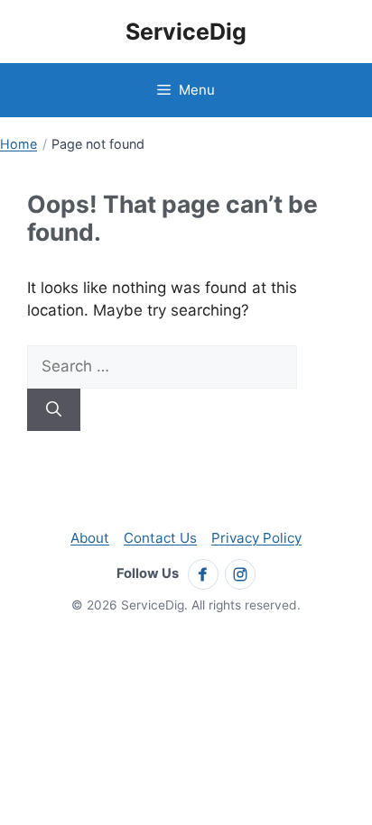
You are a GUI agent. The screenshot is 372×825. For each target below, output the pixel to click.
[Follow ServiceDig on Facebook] (203, 574)
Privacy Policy (256, 537)
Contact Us (160, 537)
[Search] (53, 410)
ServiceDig (186, 31)
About (89, 537)
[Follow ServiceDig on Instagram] (240, 574)
